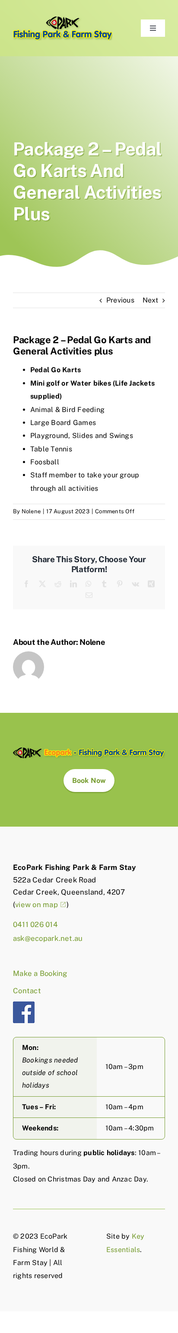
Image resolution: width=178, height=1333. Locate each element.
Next (150, 300)
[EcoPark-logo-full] (89, 751)
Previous (120, 300)
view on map (36, 904)
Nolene (31, 511)
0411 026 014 (35, 924)
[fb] (24, 1005)
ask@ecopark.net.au (48, 938)
